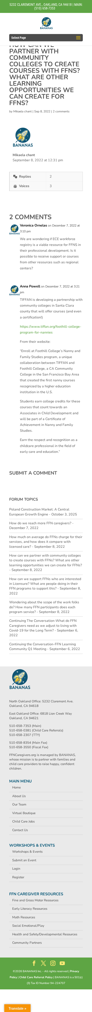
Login (16, 868)
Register (18, 877)
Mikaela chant (22, 111)
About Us (19, 796)
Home (16, 787)
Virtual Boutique (24, 813)
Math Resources (23, 917)
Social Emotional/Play (28, 926)
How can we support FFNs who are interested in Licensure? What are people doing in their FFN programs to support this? (45, 584)
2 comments (61, 111)
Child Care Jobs (23, 821)
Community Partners (27, 943)
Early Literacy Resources (29, 908)
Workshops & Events (27, 851)
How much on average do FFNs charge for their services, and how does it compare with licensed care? (45, 542)
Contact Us (20, 830)
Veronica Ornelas (33, 225)
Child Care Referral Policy (36, 977)
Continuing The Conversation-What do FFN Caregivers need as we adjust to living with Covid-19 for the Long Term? (43, 625)
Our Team (19, 804)
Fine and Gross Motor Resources (35, 900)
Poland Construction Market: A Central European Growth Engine (39, 512)
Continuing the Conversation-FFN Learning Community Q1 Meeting (42, 646)
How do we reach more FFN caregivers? (40, 523)
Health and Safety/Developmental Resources (44, 934)
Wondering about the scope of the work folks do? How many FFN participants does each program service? (44, 607)
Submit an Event (24, 860)
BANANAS (67, 755)
